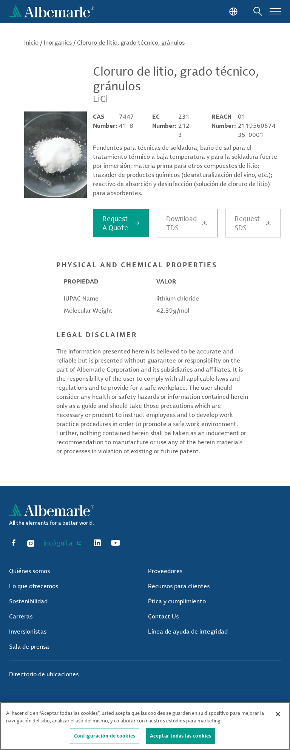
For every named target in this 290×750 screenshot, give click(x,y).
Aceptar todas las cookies (180, 735)
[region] (145, 726)
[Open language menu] (232, 11)
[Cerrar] (278, 714)
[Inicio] (51, 11)
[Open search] (257, 11)
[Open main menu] (275, 11)
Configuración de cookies (104, 735)
